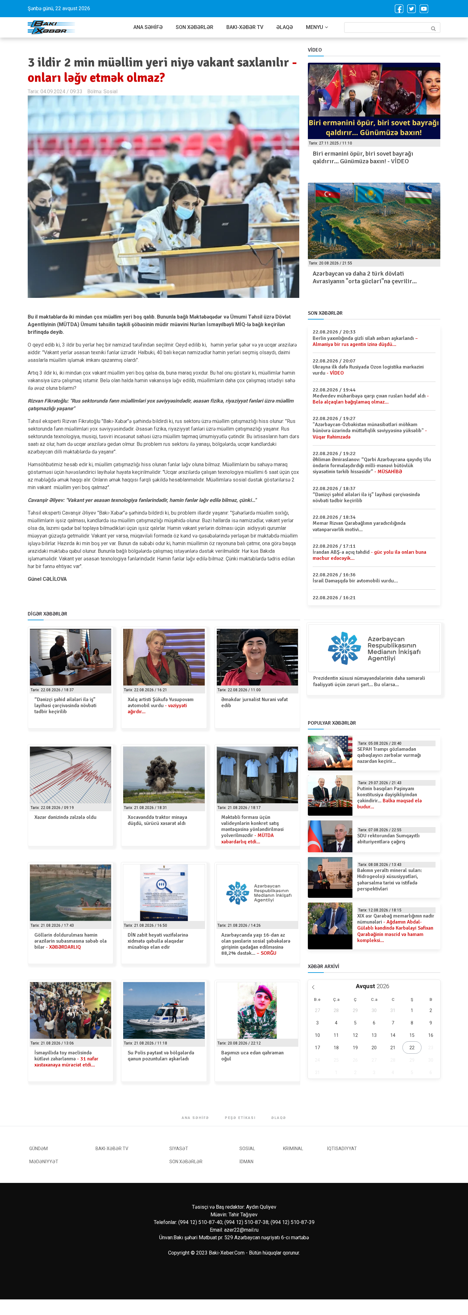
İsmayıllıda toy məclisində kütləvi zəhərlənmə (66, 1059)
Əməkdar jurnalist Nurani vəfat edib (254, 702)
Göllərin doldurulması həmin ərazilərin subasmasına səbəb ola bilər (70, 941)
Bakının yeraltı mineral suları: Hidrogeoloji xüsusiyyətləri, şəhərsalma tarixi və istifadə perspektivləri (389, 879)
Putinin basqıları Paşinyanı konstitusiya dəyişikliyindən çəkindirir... (389, 797)
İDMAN (246, 1161)
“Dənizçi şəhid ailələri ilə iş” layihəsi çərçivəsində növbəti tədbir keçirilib (65, 705)
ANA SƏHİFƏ (148, 27)
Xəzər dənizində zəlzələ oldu (65, 817)
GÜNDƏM (38, 1148)
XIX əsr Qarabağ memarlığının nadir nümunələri (395, 928)
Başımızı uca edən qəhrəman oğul (252, 1056)
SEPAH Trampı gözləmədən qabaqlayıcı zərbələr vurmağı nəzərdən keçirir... (389, 755)
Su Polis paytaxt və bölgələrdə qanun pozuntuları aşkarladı (161, 1056)
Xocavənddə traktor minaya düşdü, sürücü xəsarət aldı (157, 820)
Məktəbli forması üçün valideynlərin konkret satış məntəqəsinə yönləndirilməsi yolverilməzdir (252, 829)
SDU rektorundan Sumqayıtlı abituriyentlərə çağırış (388, 839)
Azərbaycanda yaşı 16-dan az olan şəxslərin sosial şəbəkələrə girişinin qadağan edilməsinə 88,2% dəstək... (255, 944)
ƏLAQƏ (284, 27)
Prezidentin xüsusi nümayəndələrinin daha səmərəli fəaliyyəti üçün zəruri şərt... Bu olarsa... (369, 681)
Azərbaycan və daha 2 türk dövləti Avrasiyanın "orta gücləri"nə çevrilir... (365, 277)
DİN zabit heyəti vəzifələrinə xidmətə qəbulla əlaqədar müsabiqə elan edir (158, 941)
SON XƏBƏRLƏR (194, 27)
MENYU (314, 27)
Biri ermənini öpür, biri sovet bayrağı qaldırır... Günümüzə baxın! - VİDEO (363, 157)
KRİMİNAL (293, 1148)
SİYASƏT (178, 1148)
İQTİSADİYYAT (342, 1148)
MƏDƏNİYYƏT (43, 1161)
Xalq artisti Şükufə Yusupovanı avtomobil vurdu (161, 705)
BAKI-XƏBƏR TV (244, 27)
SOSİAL (247, 1148)
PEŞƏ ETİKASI (240, 1118)
